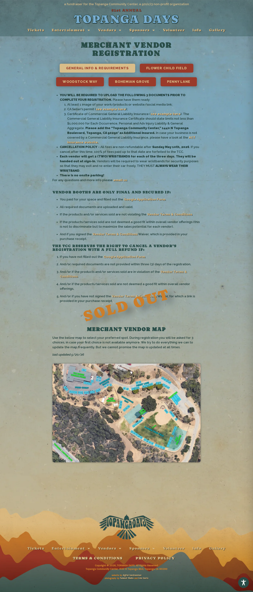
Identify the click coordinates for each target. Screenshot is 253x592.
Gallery (217, 30)
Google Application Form (144, 199)
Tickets (35, 30)
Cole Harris (143, 578)
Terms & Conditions (97, 558)
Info (197, 30)
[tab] (97, 68)
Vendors (107, 30)
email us (120, 180)
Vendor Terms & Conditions (169, 214)
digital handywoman (132, 575)
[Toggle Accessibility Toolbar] (243, 582)
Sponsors (139, 30)
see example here (111, 109)
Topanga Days (126, 19)
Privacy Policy (155, 558)
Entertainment (68, 30)
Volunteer (174, 30)
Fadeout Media (127, 578)
